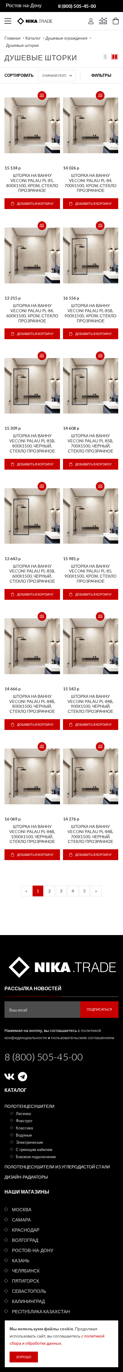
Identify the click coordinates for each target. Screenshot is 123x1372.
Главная (12, 37)
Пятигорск (25, 1281)
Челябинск (26, 1270)
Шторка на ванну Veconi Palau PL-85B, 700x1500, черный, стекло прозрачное (90, 443)
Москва (21, 1209)
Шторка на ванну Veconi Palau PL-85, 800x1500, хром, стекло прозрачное (32, 183)
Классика (24, 1127)
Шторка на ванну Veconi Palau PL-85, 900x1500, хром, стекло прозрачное (90, 573)
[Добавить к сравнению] (42, 95)
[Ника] (61, 966)
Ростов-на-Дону (32, 1250)
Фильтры (101, 75)
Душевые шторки (22, 45)
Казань (21, 1260)
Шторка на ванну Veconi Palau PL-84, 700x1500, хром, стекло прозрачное (90, 183)
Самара (21, 1219)
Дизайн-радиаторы (26, 1176)
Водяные (24, 1135)
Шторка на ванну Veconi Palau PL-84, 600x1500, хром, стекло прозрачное (32, 313)
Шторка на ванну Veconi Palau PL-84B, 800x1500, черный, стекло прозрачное (32, 704)
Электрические (29, 1142)
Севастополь (29, 1291)
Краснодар (25, 1230)
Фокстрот (24, 1120)
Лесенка (23, 1113)
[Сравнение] (103, 21)
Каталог (33, 37)
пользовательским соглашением (82, 1037)
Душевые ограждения (66, 37)
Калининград (28, 1301)
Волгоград (25, 1240)
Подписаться (99, 1009)
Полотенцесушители (29, 1106)
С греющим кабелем (34, 1149)
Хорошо (23, 1357)
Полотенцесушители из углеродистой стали (57, 1166)
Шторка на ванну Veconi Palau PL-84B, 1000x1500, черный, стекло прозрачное (32, 834)
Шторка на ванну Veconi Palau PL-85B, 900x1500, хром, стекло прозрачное (90, 313)
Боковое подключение (36, 1156)
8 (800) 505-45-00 (43, 1057)
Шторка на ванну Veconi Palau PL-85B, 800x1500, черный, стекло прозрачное (32, 443)
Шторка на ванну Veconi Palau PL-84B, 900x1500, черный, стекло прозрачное (90, 704)
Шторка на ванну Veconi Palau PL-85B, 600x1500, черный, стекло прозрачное (32, 573)
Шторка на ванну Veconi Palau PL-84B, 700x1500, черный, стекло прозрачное (90, 834)
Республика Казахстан (41, 1311)
